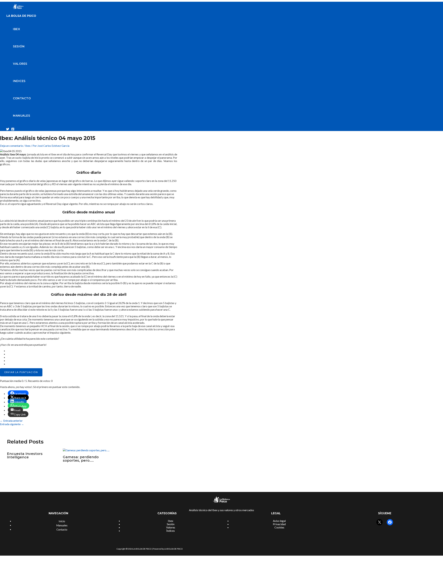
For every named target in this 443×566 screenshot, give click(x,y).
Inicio (62, 521)
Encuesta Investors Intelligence (25, 455)
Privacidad (279, 524)
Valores (20, 63)
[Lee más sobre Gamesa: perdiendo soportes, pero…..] (86, 450)
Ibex (16, 29)
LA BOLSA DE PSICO (21, 15)
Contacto (22, 98)
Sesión (19, 46)
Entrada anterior (11, 420)
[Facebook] (12, 129)
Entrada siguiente (12, 424)
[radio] (92, 350)
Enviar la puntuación (21, 372)
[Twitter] (7, 129)
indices (19, 81)
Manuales (21, 115)
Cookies (279, 527)
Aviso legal (279, 520)
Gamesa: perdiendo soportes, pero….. (81, 459)
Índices (170, 530)
